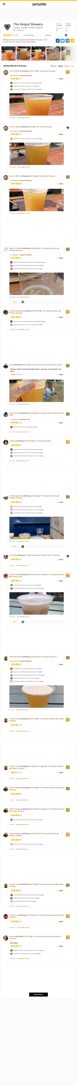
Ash (10, 365)
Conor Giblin (14, 71)
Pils (31, 127)
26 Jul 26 (12, 432)
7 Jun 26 (11, 710)
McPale (33, 176)
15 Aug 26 (12, 297)
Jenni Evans (14, 574)
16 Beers (48, 35)
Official (66, 35)
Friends (66, 66)
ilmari (11, 936)
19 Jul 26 (12, 460)
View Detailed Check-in (23, 117)
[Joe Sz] (23, 546)
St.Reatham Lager (37, 766)
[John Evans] (23, 622)
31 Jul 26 (12, 404)
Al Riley (12, 441)
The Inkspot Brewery (47, 71)
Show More (31, 42)
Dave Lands (14, 413)
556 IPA (33, 71)
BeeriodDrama (15, 657)
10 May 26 (12, 927)
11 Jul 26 (11, 565)
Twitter (63, 41)
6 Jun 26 (11, 731)
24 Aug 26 (12, 117)
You (72, 66)
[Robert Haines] (23, 302)
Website (72, 41)
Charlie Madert (15, 496)
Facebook (58, 41)
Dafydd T (13, 915)
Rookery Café (56, 365)
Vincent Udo (14, 719)
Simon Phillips (14, 788)
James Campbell (15, 311)
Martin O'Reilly (15, 248)
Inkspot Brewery (26, 75)
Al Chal (12, 555)
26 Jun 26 (12, 616)
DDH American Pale (37, 574)
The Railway (55, 555)
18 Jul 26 (12, 541)
